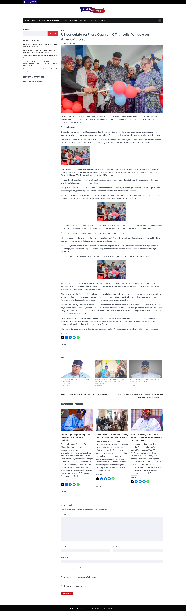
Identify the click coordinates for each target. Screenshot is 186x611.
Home (27, 20)
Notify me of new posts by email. (74, 586)
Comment (65, 515)
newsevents (66, 43)
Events (64, 20)
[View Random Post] (160, 2)
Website (64, 557)
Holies (103, 20)
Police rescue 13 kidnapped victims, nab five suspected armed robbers (112, 436)
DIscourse (93, 20)
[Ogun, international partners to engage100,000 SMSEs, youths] (77, 369)
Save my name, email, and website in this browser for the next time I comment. (89, 568)
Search (26, 29)
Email (115, 546)
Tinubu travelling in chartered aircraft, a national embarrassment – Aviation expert (146, 437)
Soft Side (73, 20)
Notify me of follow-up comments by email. (78, 577)
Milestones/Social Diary (49, 20)
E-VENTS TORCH (91, 608)
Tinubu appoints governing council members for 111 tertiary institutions (77, 437)
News (34, 20)
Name (63, 546)
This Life (83, 20)
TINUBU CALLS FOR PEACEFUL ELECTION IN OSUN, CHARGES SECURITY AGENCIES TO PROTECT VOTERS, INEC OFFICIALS (40, 63)
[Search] (159, 20)
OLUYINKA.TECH (110, 608)
